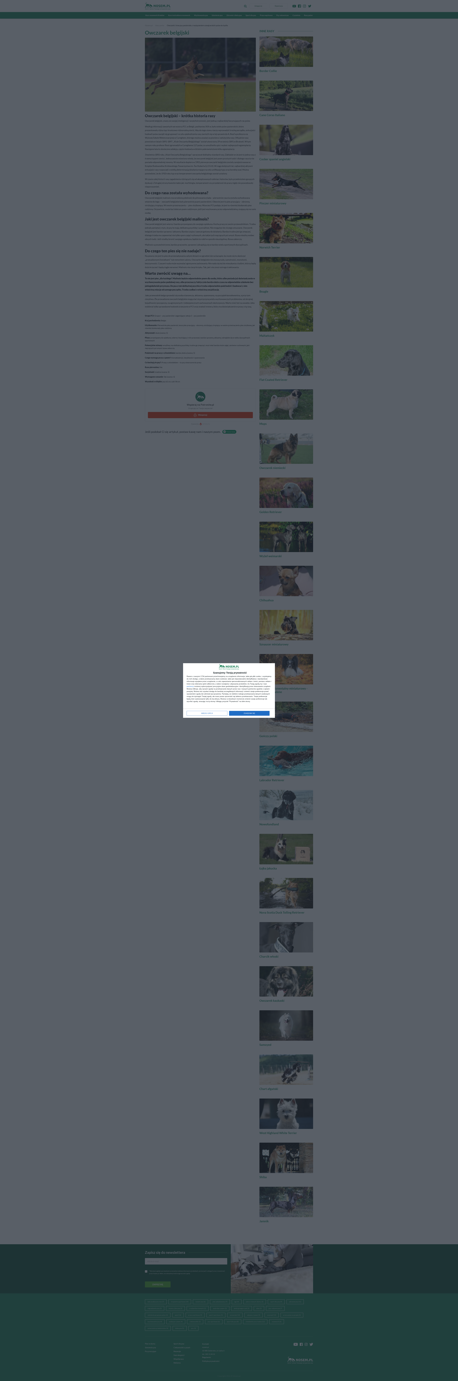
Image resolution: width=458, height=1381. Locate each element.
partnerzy (190, 686)
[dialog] (229, 690)
